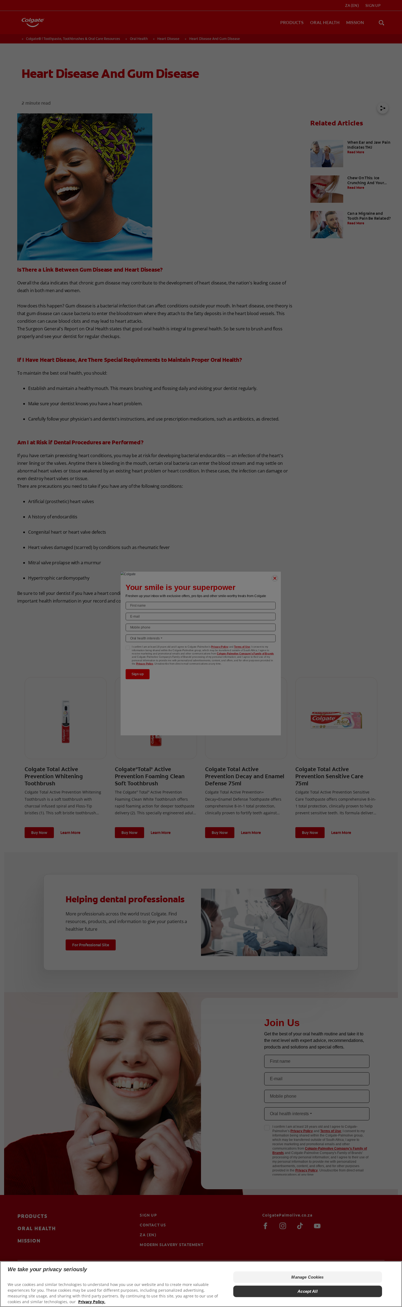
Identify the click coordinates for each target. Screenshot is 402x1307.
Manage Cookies (307, 1277)
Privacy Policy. (91, 1301)
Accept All (307, 1291)
